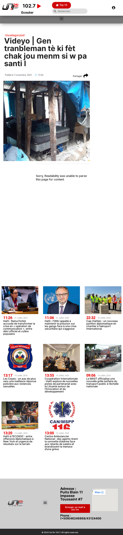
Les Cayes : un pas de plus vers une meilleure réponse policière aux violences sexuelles (19, 382)
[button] (61, 18)
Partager (77, 76)
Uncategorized (15, 35)
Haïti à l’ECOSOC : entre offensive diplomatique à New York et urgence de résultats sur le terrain (18, 440)
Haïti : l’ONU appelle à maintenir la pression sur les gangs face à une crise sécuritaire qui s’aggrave (60, 324)
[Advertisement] (63, 207)
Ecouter (27, 12)
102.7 (29, 6)
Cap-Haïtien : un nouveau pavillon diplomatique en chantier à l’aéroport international (102, 324)
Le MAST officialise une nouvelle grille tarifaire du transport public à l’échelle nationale (102, 382)
